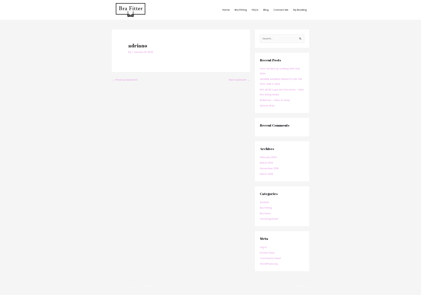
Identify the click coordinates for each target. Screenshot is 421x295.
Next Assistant (239, 79)
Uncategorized (269, 218)
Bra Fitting (241, 9)
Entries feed (267, 252)
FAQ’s (255, 9)
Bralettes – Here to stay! (275, 100)
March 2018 (266, 174)
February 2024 (268, 157)
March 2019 (266, 162)
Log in (263, 247)
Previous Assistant (125, 79)
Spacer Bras (267, 105)
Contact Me (280, 9)
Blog (266, 9)
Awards (264, 202)
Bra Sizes (265, 213)
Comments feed (270, 258)
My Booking (300, 9)
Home (226, 9)
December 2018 (269, 168)
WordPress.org (269, 263)
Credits (147, 286)
